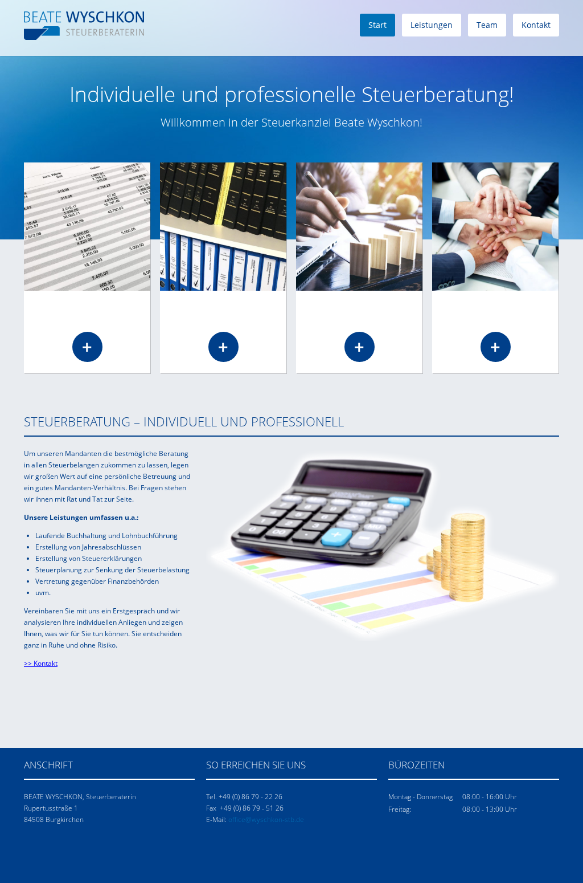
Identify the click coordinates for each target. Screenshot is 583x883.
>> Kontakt (41, 663)
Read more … (87, 347)
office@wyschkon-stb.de (266, 819)
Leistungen (431, 24)
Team (487, 24)
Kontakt (536, 24)
